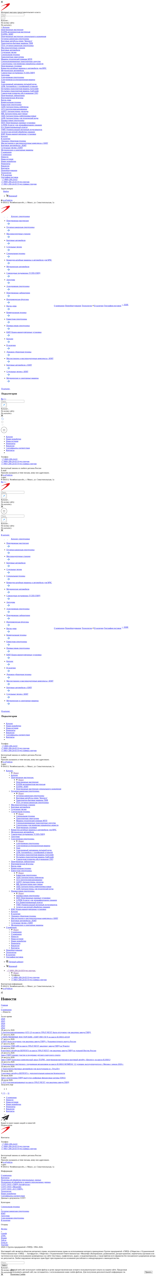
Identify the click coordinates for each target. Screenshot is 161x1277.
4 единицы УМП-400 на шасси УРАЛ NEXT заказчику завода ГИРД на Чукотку (35, 1046)
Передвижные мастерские (27, 782)
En (5, 399)
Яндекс (4, 1229)
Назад (16, 773)
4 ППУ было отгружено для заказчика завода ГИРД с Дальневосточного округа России (38, 1041)
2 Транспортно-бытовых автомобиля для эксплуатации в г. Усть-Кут (30, 1069)
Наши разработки (13, 439)
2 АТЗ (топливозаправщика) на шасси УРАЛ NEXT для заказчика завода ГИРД (35, 1082)
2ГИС (3, 1236)
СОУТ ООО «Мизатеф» (11, 1187)
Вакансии (10, 446)
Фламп (4, 1238)
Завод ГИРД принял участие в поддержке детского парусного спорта (30, 1055)
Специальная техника (25, 816)
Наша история (12, 441)
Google (4, 1233)
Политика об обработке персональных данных (21, 1180)
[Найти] (3, 17)
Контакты (10, 450)
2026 (3, 1019)
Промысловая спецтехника (27, 896)
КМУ (3, 1213)
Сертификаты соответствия (18, 448)
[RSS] (2, 993)
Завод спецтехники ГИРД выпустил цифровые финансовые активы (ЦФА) (33, 1078)
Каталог (9, 437)
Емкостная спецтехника (26, 875)
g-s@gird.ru (7, 200)
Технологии (6, 1191)
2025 (3, 1021)
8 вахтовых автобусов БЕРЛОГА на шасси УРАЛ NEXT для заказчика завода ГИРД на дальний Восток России (48, 1050)
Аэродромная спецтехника (27, 843)
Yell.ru (3, 1240)
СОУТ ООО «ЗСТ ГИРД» (12, 1189)
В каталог (5, 389)
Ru (2, 399)
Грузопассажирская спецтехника (30, 796)
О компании (16, 932)
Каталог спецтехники (20, 216)
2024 (3, 1023)
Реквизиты (10, 443)
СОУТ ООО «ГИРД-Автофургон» (15, 1184)
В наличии (5, 1220)
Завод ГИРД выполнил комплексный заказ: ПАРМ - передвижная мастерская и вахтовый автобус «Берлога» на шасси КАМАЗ (55, 1060)
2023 (3, 1026)
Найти (4, 1265)
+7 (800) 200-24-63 (9, 179)
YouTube (4, 1245)
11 (8, 1093)
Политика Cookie (17, 1274)
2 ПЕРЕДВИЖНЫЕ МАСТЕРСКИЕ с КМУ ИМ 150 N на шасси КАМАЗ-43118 (35, 1037)
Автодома (5, 1216)
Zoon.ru (4, 1242)
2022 (3, 1028)
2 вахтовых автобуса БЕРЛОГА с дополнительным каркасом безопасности (33, 1073)
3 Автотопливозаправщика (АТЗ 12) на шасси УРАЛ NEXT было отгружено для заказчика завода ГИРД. (46, 1032)
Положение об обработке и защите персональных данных (26, 1182)
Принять (148, 1272)
